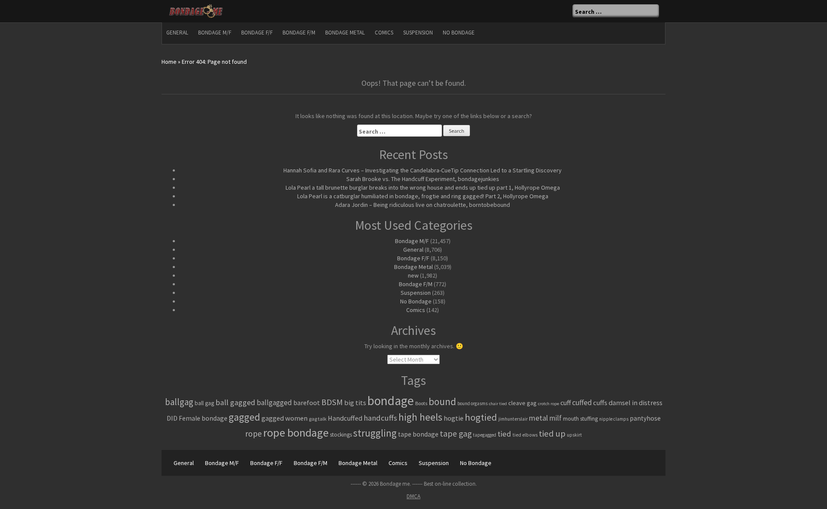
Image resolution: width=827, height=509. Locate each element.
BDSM (332, 402)
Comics (384, 32)
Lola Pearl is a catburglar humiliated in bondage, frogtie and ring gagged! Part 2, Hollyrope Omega (422, 196)
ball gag (204, 403)
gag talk (317, 418)
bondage (390, 401)
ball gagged (235, 402)
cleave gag (522, 403)
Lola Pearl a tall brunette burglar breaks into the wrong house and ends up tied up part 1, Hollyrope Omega (423, 187)
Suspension (418, 32)
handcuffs (380, 418)
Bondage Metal (345, 32)
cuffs (600, 402)
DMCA (413, 496)
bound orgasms (472, 403)
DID (172, 418)
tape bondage (418, 434)
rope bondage (296, 432)
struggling (375, 433)
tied (504, 434)
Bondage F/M (299, 32)
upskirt (574, 435)
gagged (244, 417)
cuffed (582, 402)
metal (538, 418)
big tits (355, 402)
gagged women (284, 418)
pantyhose (645, 418)
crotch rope (548, 403)
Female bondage (203, 418)
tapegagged (484, 435)
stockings (341, 434)
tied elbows (525, 435)
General (177, 32)
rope (253, 433)
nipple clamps (613, 419)
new (413, 275)
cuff (565, 402)
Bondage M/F (214, 32)
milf (555, 418)
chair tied (498, 403)
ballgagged (274, 402)
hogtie (453, 418)
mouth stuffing (580, 418)
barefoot (306, 402)
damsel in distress (635, 402)
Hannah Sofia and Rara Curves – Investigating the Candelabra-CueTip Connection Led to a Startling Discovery (422, 170)
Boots (421, 403)
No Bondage (459, 32)
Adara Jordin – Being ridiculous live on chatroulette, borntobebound (422, 205)
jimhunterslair (513, 419)
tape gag (456, 433)
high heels (420, 417)
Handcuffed (345, 418)
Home (169, 62)
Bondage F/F (257, 32)
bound (442, 401)
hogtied (481, 417)
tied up (552, 433)
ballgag (179, 402)
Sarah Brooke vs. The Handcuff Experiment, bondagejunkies (422, 179)
